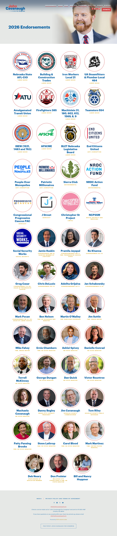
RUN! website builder (61, 519)
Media (39, 498)
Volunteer (82, 5)
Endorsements (50, 5)
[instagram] (95, 9)
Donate (106, 9)
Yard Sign (92, 5)
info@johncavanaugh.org (58, 516)
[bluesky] (99, 9)
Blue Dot (107, 5)
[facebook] (92, 9)
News (66, 5)
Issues (60, 5)
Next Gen (73, 5)
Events (100, 5)
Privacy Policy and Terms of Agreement (63, 498)
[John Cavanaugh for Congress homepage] (15, 8)
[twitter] (97, 9)
